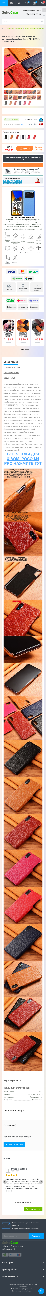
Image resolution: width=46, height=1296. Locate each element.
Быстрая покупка (38, 148)
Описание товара (12, 367)
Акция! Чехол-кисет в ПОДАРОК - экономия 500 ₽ (23, 158)
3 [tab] (25, 349)
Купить (26, 148)
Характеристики (11, 372)
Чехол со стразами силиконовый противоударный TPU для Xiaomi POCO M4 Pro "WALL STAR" (8, 335)
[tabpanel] (8, 332)
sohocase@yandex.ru (32, 10)
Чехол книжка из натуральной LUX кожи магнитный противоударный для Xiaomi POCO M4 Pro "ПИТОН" (23, 335)
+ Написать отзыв (14, 1144)
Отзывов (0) (9, 378)
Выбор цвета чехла (11, 132)
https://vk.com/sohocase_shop (44, 10)
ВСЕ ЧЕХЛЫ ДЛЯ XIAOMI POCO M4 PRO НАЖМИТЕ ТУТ (23, 459)
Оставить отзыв (33, 1209)
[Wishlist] (30, 124)
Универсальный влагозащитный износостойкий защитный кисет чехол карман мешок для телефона (26, 171)
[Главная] (3, 29)
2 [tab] (23, 349)
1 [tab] (22, 349)
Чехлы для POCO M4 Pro (23, 217)
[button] (19, 3)
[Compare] (35, 124)
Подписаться (36, 1236)
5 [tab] (28, 349)
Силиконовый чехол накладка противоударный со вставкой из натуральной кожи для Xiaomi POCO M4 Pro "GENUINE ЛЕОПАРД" (38, 336)
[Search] (41, 21)
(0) (22, 124)
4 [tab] (27, 349)
